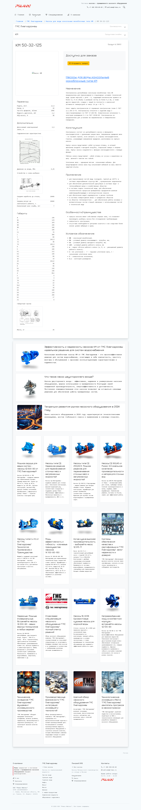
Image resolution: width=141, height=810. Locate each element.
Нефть (44, 782)
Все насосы (48, 767)
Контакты (18, 781)
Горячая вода (47, 780)
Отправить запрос (79, 63)
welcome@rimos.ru (113, 7)
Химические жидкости (50, 795)
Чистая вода (46, 775)
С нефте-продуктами (49, 792)
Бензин (44, 790)
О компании (75, 15)
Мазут (44, 785)
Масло (44, 787)
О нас (16, 778)
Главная (20, 15)
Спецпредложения (55, 15)
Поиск (75, 778)
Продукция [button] (36, 15)
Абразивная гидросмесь (51, 797)
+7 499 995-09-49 (95, 7)
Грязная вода (47, 777)
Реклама (125, 753)
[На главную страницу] (23, 6)
